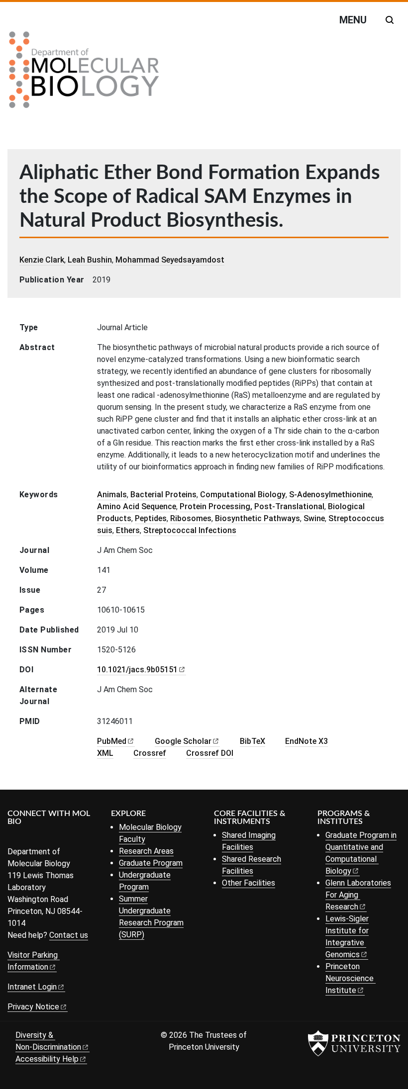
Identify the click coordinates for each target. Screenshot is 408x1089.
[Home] (84, 73)
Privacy (33, 1006)
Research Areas (146, 851)
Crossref (149, 753)
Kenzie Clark (41, 260)
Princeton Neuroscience (349, 978)
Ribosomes (190, 518)
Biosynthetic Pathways (257, 518)
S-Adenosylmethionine (330, 494)
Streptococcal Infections (189, 530)
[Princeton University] (354, 1043)
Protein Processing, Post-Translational (252, 506)
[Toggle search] (390, 19)
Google (183, 741)
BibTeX (252, 741)
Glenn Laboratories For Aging (358, 894)
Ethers (128, 530)
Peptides (151, 518)
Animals (112, 494)
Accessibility (47, 1059)
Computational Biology (243, 494)
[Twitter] (28, 838)
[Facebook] (13, 838)
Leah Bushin (90, 260)
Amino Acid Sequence (136, 506)
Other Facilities (248, 883)
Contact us (68, 935)
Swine (314, 518)
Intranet (32, 987)
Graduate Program (151, 863)
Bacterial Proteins (163, 494)
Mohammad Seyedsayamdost (169, 260)
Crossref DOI (209, 753)
